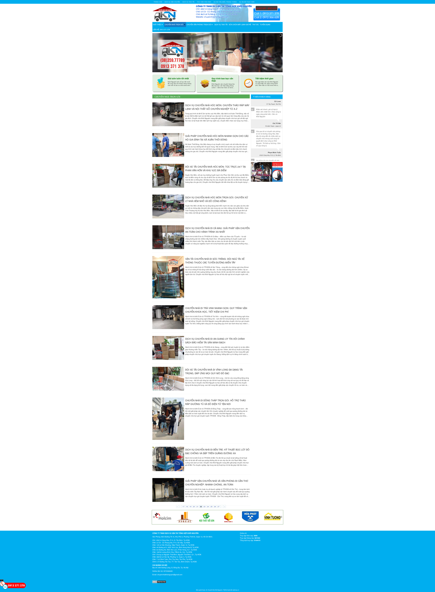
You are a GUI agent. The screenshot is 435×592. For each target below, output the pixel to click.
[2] (200, 517)
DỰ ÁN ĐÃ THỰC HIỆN (247, 2)
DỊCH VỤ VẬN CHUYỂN (172, 2)
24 (208, 506)
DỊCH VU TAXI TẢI (188, 2)
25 (211, 506)
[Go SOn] (178, 517)
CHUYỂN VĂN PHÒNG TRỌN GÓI (199, 24)
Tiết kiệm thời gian (264, 78)
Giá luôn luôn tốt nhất (178, 78)
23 (204, 506)
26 (215, 506)
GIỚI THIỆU (157, 24)
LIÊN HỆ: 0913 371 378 (161, 29)
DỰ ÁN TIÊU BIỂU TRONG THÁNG (225, 2)
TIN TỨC (255, 24)
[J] (156, 517)
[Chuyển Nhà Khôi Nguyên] (165, 12)
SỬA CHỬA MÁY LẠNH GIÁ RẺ (240, 24)
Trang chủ (158, 2)
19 (190, 506)
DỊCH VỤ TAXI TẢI (221, 24)
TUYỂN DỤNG (265, 24)
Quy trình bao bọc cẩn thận (222, 79)
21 (197, 506)
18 (187, 506)
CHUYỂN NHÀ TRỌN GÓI (174, 24)
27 (218, 506)
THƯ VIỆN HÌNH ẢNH (204, 2)
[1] (222, 516)
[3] (265, 516)
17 (183, 506)
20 (194, 506)
